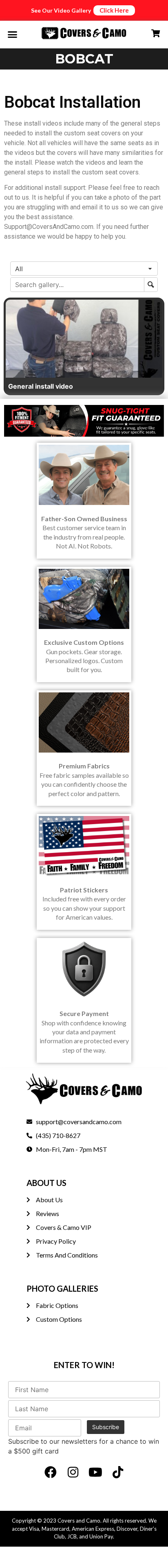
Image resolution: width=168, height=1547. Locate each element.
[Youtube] (95, 1472)
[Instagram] (73, 1472)
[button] (12, 34)
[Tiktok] (118, 1472)
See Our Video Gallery (61, 10)
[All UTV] (84, 268)
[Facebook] (50, 1472)
